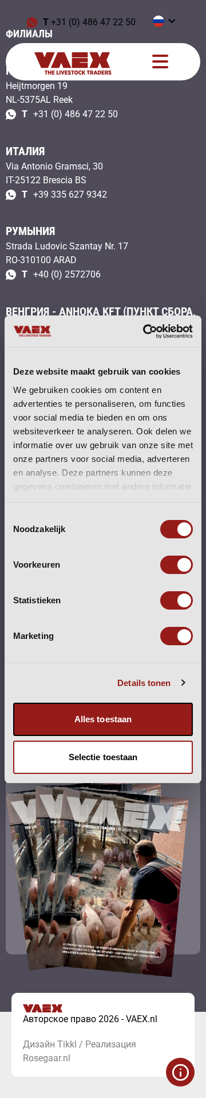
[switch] (176, 565)
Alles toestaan (103, 719)
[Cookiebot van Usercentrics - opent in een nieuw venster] (145, 331)
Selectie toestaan (103, 757)
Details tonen (144, 683)
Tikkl (67, 1044)
